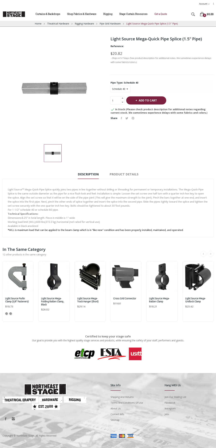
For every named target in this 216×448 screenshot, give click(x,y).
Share (121, 118)
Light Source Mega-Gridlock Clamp (195, 300)
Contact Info (117, 414)
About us (116, 408)
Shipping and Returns (122, 397)
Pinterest (133, 118)
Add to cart (148, 100)
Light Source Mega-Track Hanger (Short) (88, 300)
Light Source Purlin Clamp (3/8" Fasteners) (17, 300)
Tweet (127, 118)
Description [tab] (88, 174)
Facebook (6, 419)
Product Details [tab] (124, 174)
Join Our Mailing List (175, 397)
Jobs (167, 414)
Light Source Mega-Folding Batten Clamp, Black (52, 301)
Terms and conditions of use (127, 402)
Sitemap (115, 419)
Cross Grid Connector (124, 298)
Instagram (13, 419)
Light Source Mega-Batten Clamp (159, 300)
